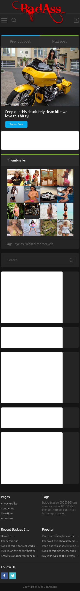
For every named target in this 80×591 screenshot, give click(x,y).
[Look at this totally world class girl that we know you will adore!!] (65, 221)
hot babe (63, 509)
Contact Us (7, 508)
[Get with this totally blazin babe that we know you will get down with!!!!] (32, 221)
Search (13, 20)
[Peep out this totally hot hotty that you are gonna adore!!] (15, 221)
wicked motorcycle (39, 244)
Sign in (76, 20)
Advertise (7, 518)
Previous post (20, 41)
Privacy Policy (9, 503)
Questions (7, 513)
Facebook (4, 575)
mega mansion (56, 513)
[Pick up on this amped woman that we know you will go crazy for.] (32, 188)
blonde (54, 502)
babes (65, 502)
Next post (59, 41)
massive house (51, 506)
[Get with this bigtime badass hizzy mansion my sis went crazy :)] (48, 171)
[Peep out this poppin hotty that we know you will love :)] (15, 171)
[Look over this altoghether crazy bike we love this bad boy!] (32, 204)
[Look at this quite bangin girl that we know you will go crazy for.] (15, 188)
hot (44, 513)
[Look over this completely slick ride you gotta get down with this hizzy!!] (48, 188)
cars (74, 502)
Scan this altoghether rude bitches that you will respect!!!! (35, 555)
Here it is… (7, 536)
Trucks (54, 510)
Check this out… (11, 541)
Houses (66, 506)
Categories (4, 20)
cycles (19, 244)
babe (46, 502)
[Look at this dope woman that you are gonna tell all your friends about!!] (65, 204)
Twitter (12, 575)
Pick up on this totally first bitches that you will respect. (33, 550)
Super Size (16, 124)
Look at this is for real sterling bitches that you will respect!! (36, 545)
